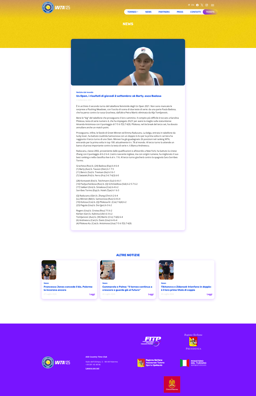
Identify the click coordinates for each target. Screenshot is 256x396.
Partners (164, 11)
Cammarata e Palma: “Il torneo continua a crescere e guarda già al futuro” (124, 288)
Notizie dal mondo (85, 92)
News (148, 11)
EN (192, 4)
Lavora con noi (92, 368)
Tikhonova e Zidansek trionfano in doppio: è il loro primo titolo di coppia (185, 288)
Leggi (92, 294)
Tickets (210, 11)
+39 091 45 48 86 (93, 364)
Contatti (195, 11)
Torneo (132, 11)
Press (180, 11)
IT (189, 4)
